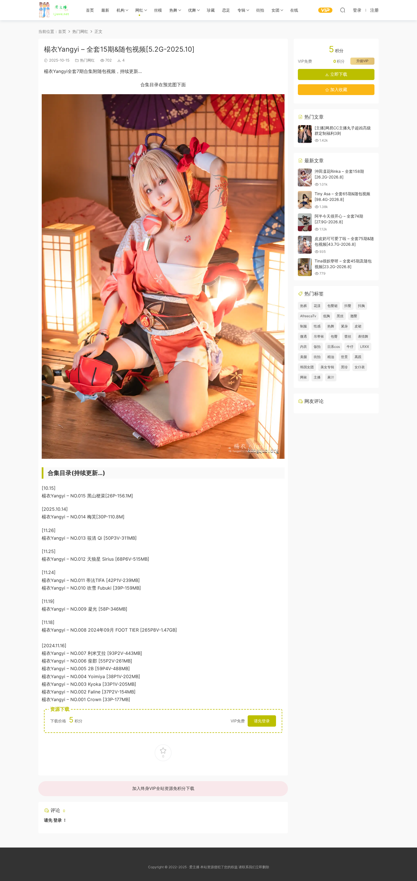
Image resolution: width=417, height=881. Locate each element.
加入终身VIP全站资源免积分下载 (163, 788)
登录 (57, 820)
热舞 (173, 10)
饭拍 (317, 346)
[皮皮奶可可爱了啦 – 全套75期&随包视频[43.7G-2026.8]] (305, 245)
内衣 (303, 346)
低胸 (326, 316)
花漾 (317, 306)
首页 (90, 10)
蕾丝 (347, 336)
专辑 (241, 10)
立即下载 (338, 74)
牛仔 (350, 346)
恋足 (226, 10)
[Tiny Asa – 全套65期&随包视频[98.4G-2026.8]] (305, 200)
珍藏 (211, 10)
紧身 (344, 326)
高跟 (358, 357)
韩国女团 (307, 367)
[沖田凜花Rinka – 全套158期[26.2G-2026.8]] (305, 177)
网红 (139, 10)
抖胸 (361, 306)
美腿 (303, 357)
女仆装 (360, 367)
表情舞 (363, 336)
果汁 (330, 377)
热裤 (303, 306)
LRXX (364, 346)
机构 (121, 10)
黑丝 (340, 316)
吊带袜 (319, 336)
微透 (303, 336)
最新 (105, 10)
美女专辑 (327, 367)
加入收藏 (338, 89)
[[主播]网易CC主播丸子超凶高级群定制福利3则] (305, 134)
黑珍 (344, 367)
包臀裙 (332, 306)
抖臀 (347, 306)
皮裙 (358, 326)
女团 (275, 10)
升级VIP (362, 61)
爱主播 (56, 10)
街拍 (260, 10)
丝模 (158, 10)
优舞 (192, 10)
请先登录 (262, 720)
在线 (294, 10)
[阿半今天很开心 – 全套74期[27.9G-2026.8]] (305, 222)
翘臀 (353, 316)
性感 (317, 326)
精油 (330, 357)
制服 (303, 326)
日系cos (333, 346)
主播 (317, 377)
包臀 (334, 336)
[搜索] (343, 10)
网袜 (303, 377)
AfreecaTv (308, 316)
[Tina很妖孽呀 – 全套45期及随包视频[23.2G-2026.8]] (305, 267)
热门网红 (87, 60)
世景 (344, 357)
